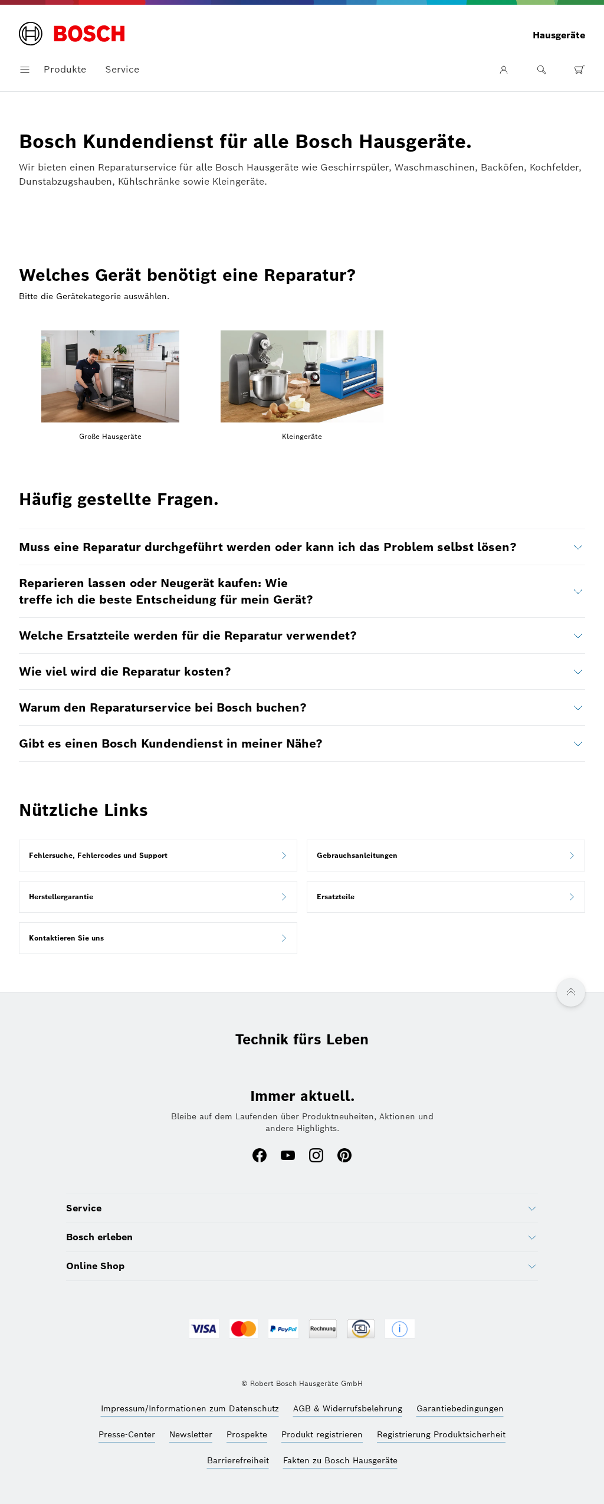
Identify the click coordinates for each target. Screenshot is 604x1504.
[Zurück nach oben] (571, 992)
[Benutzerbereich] (504, 69)
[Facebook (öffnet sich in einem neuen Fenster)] (259, 1156)
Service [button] (122, 69)
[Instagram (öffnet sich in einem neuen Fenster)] (316, 1156)
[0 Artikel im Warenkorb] (579, 69)
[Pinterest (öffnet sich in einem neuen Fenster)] (344, 1156)
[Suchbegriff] (541, 69)
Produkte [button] (65, 69)
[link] (158, 855)
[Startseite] (71, 35)
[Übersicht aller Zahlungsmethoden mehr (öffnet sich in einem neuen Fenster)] (400, 1330)
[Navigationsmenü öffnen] (25, 69)
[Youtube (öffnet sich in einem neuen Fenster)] (288, 1156)
